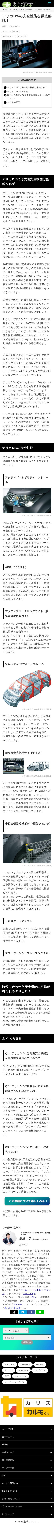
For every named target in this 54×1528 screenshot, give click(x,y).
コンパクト (23, 1370)
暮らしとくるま (12, 1308)
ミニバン (7, 31)
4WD (16, 31)
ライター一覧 (8, 1468)
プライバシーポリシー (12, 1506)
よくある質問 (13, 102)
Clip (34, 1297)
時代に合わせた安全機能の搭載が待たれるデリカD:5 (28, 96)
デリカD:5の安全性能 (17, 91)
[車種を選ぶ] (27, 1337)
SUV (7, 1376)
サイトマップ (8, 1514)
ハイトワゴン (20, 1376)
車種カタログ (9, 36)
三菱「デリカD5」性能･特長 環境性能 (39, 72)
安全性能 (22, 36)
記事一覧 (23, 1245)
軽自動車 (40, 1364)
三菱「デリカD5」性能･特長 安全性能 (38, 515)
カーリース (10, 1364)
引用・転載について (11, 1499)
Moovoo (18, 1304)
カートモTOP (8, 1429)
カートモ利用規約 (10, 1483)
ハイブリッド (40, 1370)
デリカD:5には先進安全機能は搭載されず (27, 87)
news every (29, 1293)
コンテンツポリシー (11, 1491)
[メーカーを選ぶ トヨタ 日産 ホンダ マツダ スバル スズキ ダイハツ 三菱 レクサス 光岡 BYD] (16, 1330)
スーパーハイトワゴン (15, 1382)
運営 (4, 1475)
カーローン (25, 1364)
